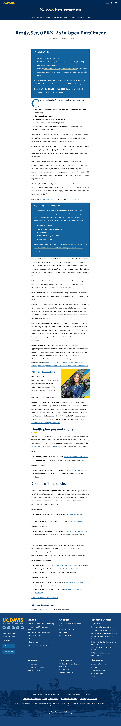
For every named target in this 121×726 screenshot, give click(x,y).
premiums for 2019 (46, 199)
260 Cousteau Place (63, 565)
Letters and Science (66, 635)
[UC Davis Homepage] (8, 3)
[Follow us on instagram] (8, 627)
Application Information (99, 670)
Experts (89, 17)
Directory (94, 667)
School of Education (34, 635)
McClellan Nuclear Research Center (104, 633)
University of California (88, 698)
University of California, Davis (41, 694)
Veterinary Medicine (66, 672)
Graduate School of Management (39, 632)
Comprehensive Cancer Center (76, 470)
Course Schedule (97, 673)
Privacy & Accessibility (50, 698)
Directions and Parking (35, 667)
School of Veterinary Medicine (38, 645)
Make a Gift (9, 651)
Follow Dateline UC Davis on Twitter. (44, 597)
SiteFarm (70, 706)
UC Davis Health (65, 669)
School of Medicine (34, 642)
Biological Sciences (66, 629)
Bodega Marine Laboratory (101, 627)
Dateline (67, 17)
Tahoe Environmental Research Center (102, 648)
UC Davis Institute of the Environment (100, 654)
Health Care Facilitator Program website (46, 446)
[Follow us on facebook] (4, 627)
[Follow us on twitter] (17, 627)
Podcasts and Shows (54, 17)
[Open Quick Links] (116, 3)
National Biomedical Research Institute (102, 637)
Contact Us (9, 646)
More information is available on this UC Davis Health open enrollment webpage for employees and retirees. (60, 247)
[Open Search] (112, 3)
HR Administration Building (70, 569)
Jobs (93, 677)
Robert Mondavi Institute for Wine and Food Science (103, 643)
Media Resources (78, 17)
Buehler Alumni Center (76, 521)
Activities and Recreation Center (76, 456)
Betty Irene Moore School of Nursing (40, 623)
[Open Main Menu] (107, 3)
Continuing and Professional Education (37, 628)
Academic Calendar (98, 664)
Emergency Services (34, 670)
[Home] (12, 621)
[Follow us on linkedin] (13, 627)
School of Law (32, 639)
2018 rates (75, 199)
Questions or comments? (32, 698)
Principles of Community (69, 698)
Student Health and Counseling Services (70, 665)
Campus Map (32, 664)
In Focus (32, 17)
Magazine (40, 17)
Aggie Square (96, 623)
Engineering (63, 632)
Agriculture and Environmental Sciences (70, 624)
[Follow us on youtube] (22, 627)
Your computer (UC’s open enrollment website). (61, 68)
